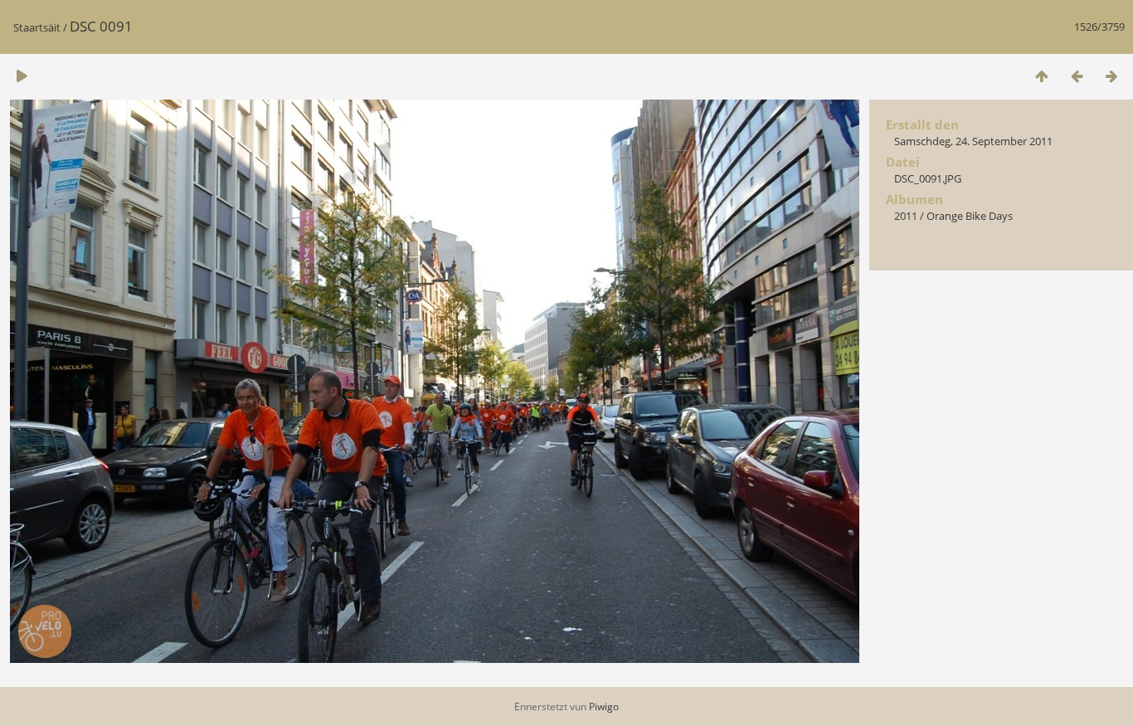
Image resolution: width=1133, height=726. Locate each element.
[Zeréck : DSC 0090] (1076, 75)
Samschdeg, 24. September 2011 (973, 141)
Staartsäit (37, 27)
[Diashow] (21, 75)
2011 (905, 215)
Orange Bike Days (969, 215)
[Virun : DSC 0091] (1111, 75)
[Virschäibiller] (1041, 75)
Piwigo (604, 706)
